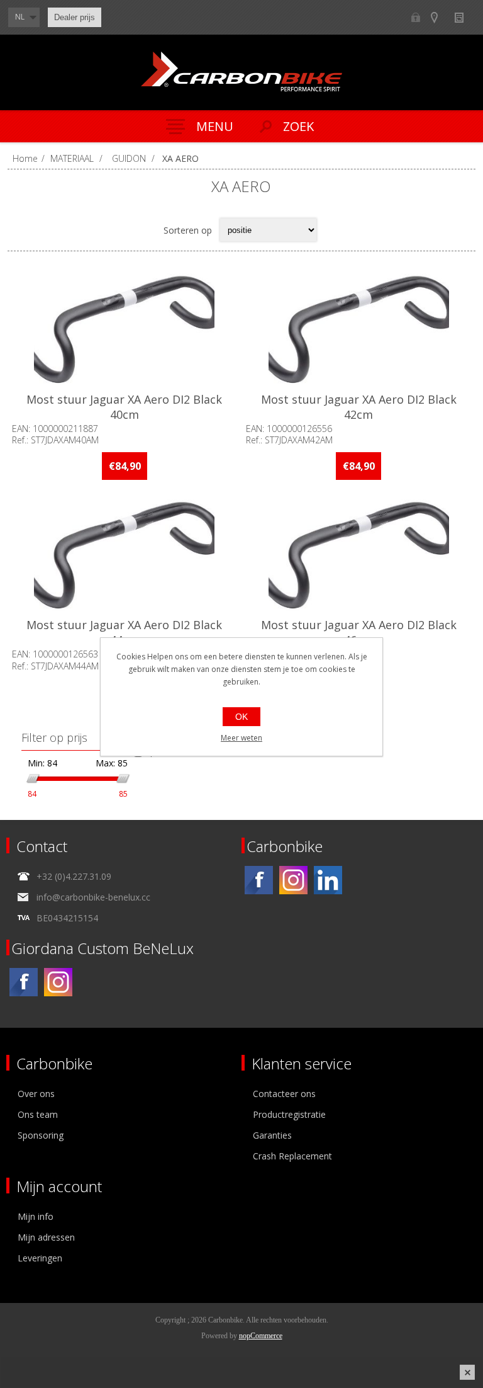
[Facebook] (259, 880)
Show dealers (440, 17)
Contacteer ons (284, 1094)
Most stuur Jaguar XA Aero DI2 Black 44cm (124, 632)
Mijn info (35, 1216)
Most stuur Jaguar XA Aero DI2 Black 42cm (359, 407)
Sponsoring (41, 1135)
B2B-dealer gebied (415, 17)
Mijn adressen (46, 1237)
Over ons (36, 1094)
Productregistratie (289, 1114)
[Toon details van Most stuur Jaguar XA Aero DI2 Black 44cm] (124, 554)
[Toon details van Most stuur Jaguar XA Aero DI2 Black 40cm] (124, 328)
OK (241, 717)
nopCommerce (260, 1335)
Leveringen (40, 1258)
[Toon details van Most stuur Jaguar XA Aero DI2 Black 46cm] (359, 554)
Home (25, 158)
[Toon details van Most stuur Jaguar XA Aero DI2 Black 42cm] (359, 328)
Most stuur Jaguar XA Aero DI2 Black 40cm (124, 407)
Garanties (272, 1135)
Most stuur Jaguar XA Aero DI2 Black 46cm (359, 632)
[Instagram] (293, 880)
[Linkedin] (328, 880)
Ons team (38, 1114)
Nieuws (464, 17)
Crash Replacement (292, 1156)
